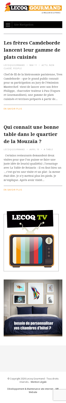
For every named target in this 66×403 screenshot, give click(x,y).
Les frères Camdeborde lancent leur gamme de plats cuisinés (32, 50)
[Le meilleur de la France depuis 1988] (33, 12)
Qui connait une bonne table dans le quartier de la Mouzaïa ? (31, 134)
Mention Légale (39, 381)
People (17, 68)
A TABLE (48, 149)
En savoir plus (13, 108)
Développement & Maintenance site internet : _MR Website (33, 390)
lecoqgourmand (14, 65)
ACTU (45, 65)
